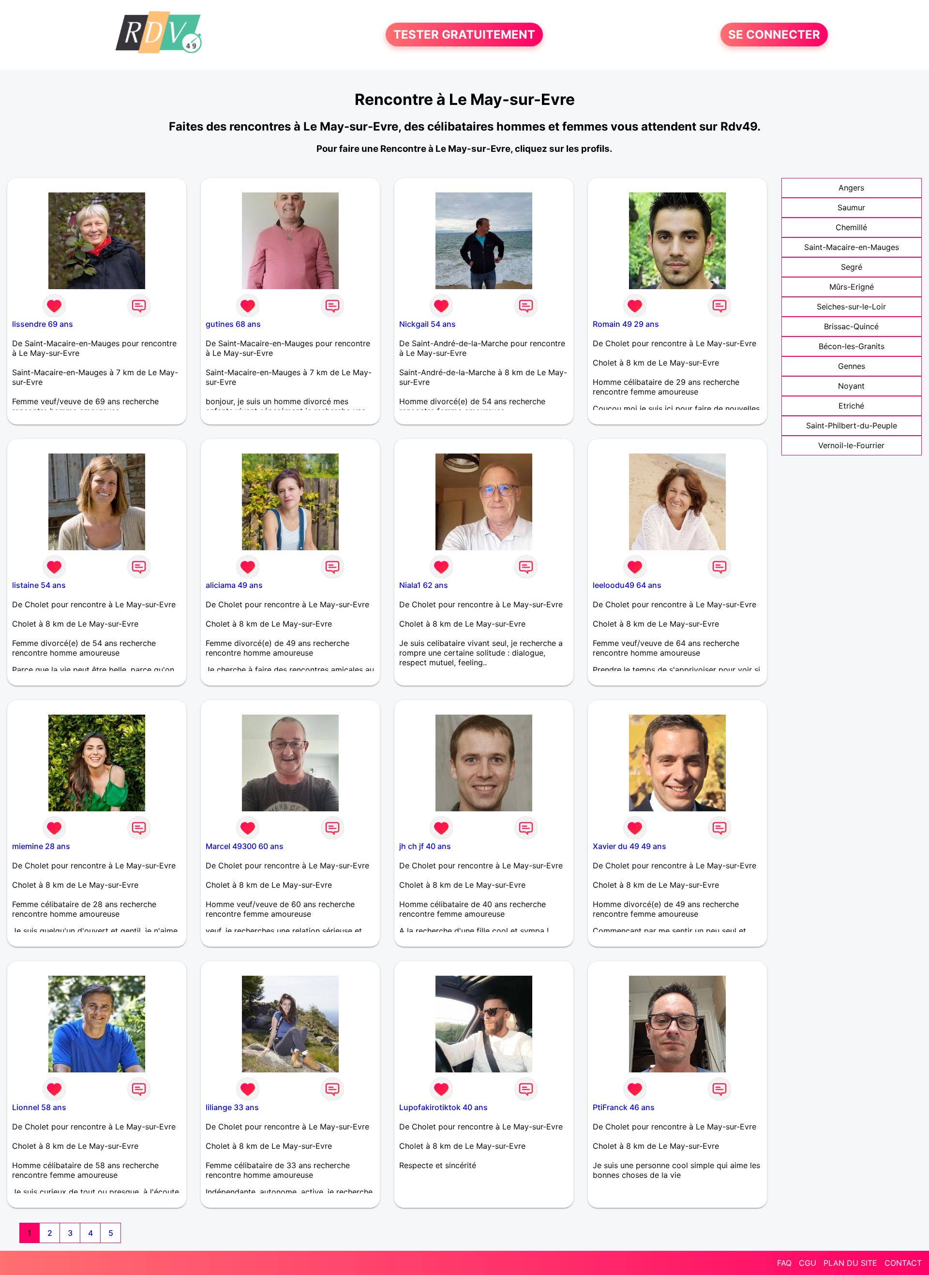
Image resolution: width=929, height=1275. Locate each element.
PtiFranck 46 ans (624, 1107)
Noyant (851, 386)
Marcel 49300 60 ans (245, 846)
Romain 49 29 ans (626, 324)
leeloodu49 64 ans (627, 585)
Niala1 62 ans (423, 585)
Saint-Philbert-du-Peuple (851, 425)
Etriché (851, 405)
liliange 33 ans (232, 1107)
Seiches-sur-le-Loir (851, 306)
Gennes (851, 366)
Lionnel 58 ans (39, 1107)
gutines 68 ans (233, 324)
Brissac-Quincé (851, 326)
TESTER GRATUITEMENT (464, 35)
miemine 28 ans (41, 846)
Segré (851, 267)
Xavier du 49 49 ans (629, 846)
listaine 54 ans (39, 585)
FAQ (784, 1263)
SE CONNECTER (774, 35)
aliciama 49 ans (234, 585)
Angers (851, 187)
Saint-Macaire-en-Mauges (851, 247)
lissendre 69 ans (42, 324)
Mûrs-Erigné (851, 287)
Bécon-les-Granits (851, 346)
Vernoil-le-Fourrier (851, 445)
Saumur (851, 207)
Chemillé (851, 227)
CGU (807, 1263)
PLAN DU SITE (850, 1263)
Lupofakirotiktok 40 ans (443, 1107)
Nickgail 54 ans (427, 324)
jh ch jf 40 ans (425, 846)
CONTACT (903, 1263)
